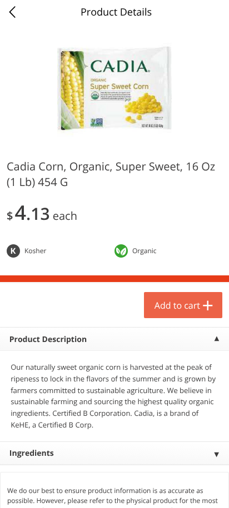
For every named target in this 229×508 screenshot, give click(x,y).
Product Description (48, 339)
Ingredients (31, 453)
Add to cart (177, 305)
